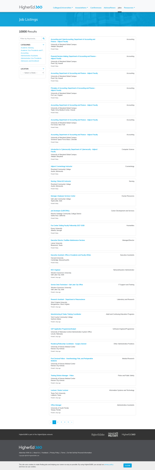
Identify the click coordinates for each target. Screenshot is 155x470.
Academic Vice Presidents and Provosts (34, 50)
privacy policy (108, 464)
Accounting (24, 53)
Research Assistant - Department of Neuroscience (68, 299)
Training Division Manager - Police (62, 375)
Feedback (45, 453)
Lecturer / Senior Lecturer (59, 390)
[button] (43, 45)
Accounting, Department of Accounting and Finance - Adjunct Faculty (74, 73)
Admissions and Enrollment (30, 61)
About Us (36, 453)
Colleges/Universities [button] (62, 7)
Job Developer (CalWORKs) (60, 211)
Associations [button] (81, 7)
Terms (63, 453)
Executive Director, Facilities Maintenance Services (68, 240)
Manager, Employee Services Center (63, 196)
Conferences (95, 7)
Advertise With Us (25, 453)
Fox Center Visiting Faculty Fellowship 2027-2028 (67, 225)
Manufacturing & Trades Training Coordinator (66, 314)
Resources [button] (129, 7)
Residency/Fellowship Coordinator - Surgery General (68, 344)
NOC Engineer (55, 270)
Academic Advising (27, 48)
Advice (109, 7)
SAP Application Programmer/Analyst (63, 329)
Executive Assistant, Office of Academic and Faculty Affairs (71, 255)
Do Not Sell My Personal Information (79, 453)
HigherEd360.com (34, 455)
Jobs (120, 7)
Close (127, 465)
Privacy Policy (54, 453)
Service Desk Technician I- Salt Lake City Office (67, 285)
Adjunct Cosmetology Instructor (61, 166)
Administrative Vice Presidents (31, 58)
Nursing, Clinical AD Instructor (61, 181)
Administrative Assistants (29, 56)
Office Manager (56, 405)
